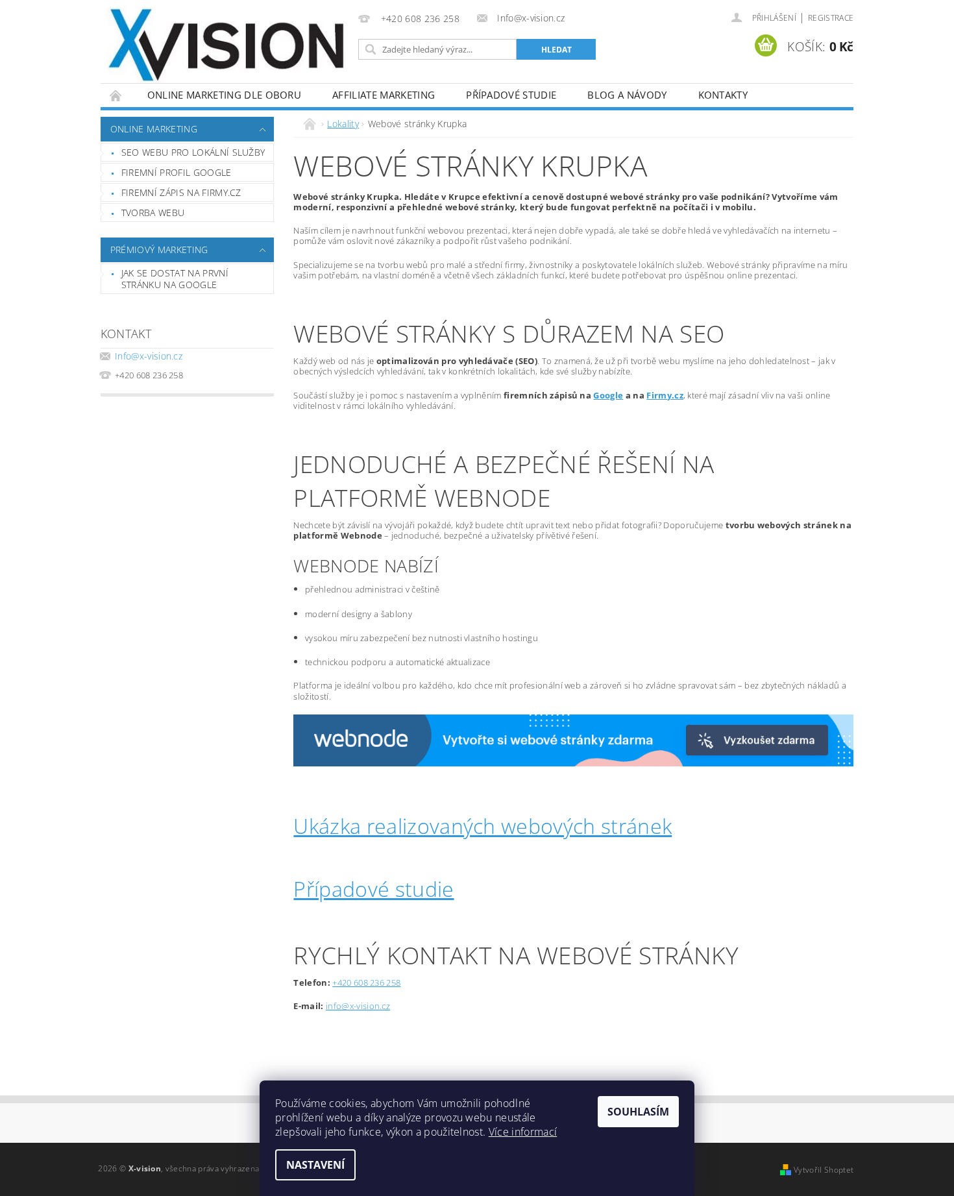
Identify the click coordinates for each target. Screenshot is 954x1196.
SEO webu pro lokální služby (193, 152)
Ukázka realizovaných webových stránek (482, 826)
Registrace (830, 17)
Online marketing (153, 129)
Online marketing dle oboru (224, 94)
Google (608, 395)
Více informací (523, 1132)
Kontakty (723, 94)
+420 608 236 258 (366, 982)
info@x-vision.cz (358, 1006)
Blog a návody (627, 94)
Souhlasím (638, 1111)
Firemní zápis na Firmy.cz (181, 192)
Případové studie (511, 94)
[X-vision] (227, 45)
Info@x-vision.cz (148, 356)
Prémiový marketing (159, 249)
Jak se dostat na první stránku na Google (174, 279)
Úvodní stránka (116, 95)
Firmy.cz (664, 395)
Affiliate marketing (383, 94)
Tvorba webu (153, 212)
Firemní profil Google (176, 172)
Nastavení (315, 1165)
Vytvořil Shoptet (823, 1169)
